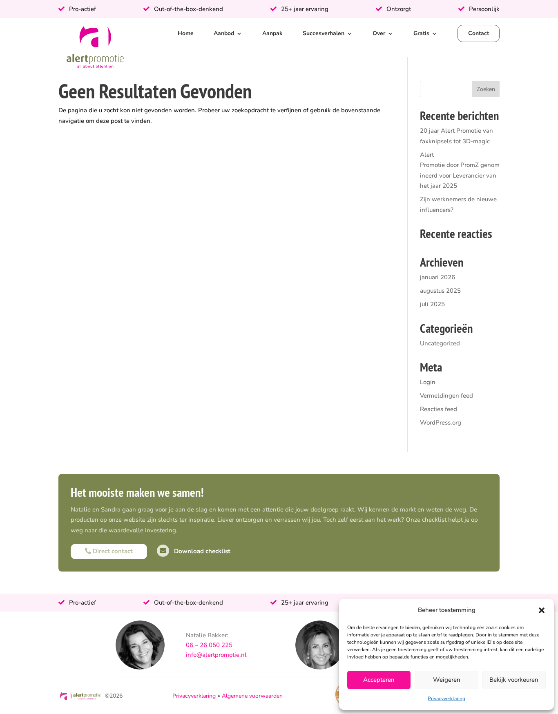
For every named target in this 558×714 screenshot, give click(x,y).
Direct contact (112, 551)
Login (427, 382)
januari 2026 (437, 277)
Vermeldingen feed (446, 395)
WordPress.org (440, 422)
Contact (478, 33)
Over (379, 33)
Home (186, 33)
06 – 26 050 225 (209, 645)
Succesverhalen (323, 33)
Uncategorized (440, 343)
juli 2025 (432, 304)
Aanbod (224, 33)
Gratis (421, 33)
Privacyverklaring (446, 698)
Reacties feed (438, 409)
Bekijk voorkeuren (513, 680)
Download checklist (201, 551)
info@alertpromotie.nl (216, 655)
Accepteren (379, 680)
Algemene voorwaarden (252, 696)
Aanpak (272, 33)
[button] (542, 610)
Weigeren (446, 680)
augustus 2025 (440, 291)
